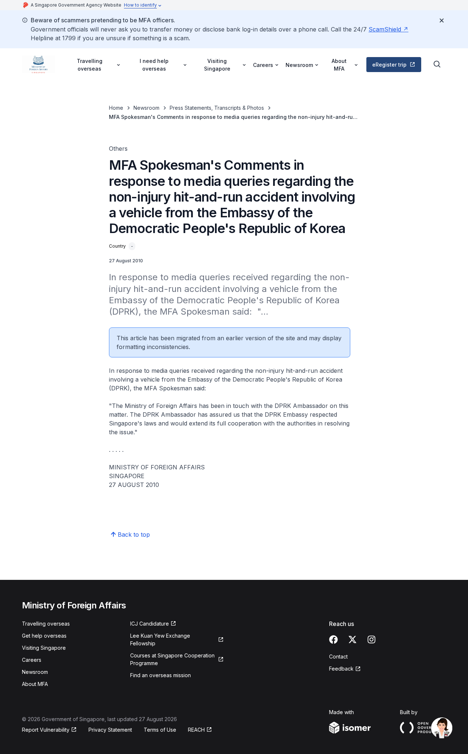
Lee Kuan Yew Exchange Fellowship (160, 639)
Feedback (341, 668)
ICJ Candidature (149, 623)
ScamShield (385, 29)
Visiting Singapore (44, 648)
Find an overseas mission (160, 675)
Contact (338, 656)
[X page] (352, 639)
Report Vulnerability (45, 730)
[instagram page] (371, 639)
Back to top (134, 534)
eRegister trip (389, 64)
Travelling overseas (46, 623)
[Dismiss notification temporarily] (441, 20)
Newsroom (146, 108)
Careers (31, 660)
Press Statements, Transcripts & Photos (217, 108)
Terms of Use (160, 730)
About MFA (35, 684)
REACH (196, 730)
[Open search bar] (437, 64)
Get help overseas (44, 636)
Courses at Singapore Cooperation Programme (172, 659)
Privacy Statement (110, 730)
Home (116, 108)
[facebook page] (333, 639)
